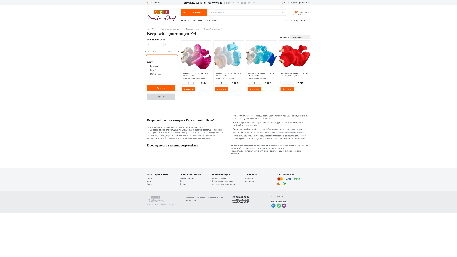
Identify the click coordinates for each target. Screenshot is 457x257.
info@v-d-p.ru (191, 200)
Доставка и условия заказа (223, 184)
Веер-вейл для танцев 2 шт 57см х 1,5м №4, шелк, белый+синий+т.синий (261, 75)
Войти (286, 3)
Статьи (150, 178)
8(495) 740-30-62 (240, 199)
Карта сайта (250, 181)
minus (183, 82)
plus (193, 82)
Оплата (185, 20)
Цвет (150, 62)
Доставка (197, 20)
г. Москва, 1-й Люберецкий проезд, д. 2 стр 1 (205, 198)
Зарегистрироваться (300, 3)
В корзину (188, 89)
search (283, 12)
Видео (149, 184)
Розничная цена (156, 40)
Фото (149, 181)
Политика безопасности (222, 181)
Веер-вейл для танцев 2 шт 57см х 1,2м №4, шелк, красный (294, 74)
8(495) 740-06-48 (213, 3)
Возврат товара (219, 178)
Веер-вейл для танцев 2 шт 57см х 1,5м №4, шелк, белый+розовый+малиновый (195, 75)
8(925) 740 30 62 (279, 201)
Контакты (212, 20)
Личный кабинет (187, 178)
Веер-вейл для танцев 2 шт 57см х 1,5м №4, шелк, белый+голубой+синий (228, 75)
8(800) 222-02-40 (193, 3)
